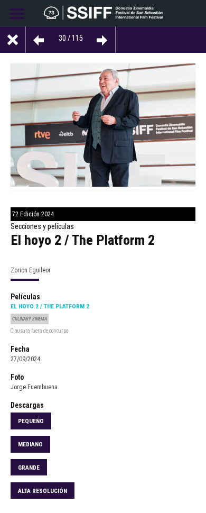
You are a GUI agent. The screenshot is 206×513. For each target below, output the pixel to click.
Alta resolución (42, 490)
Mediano (30, 444)
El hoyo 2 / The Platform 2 (50, 306)
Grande (29, 467)
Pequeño (31, 421)
